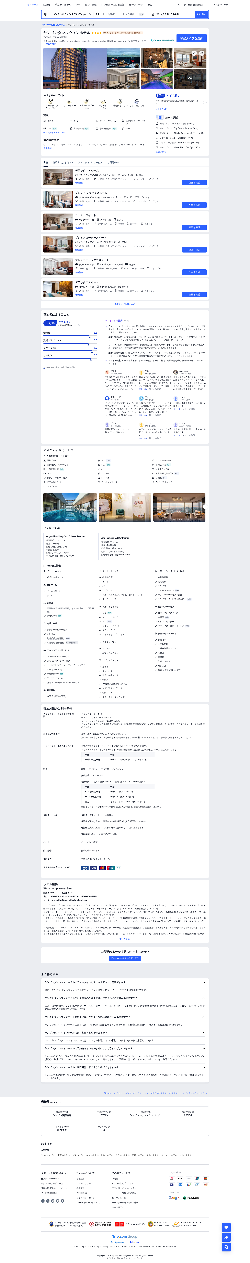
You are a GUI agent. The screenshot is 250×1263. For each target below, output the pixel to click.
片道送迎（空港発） (56, 642)
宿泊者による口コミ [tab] (63, 162)
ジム (103, 465)
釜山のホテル (152, 1155)
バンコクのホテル (169, 1155)
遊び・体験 (91, 4)
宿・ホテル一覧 (119, 1198)
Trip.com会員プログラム (123, 1183)
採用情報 (81, 1188)
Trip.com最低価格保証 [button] (164, 40)
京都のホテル (138, 1155)
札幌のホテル (107, 1155)
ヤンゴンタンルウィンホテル (66, 33)
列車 (78, 4)
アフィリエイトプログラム (124, 1188)
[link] (191, 4)
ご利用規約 (82, 1193)
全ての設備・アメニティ (54, 132)
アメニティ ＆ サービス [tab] (90, 162)
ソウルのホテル (48, 1155)
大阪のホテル (78, 1155)
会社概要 (81, 1179)
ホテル (117, 1093)
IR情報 (115, 1179)
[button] (158, 4)
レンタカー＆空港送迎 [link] (112, 4)
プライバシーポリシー (87, 1198)
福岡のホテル (93, 1155)
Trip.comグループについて (88, 1202)
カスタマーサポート (50, 1179)
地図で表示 (161, 152)
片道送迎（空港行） (165, 473)
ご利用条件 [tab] (113, 162)
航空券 (46, 4)
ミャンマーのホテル (132, 1093)
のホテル (173, 1093)
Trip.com (107, 1093)
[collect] (226, 1227)
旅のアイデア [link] (136, 4)
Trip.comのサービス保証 (52, 1183)
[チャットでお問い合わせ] (226, 1247)
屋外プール (52, 460)
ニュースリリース (85, 1183)
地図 (150, 4)
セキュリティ (118, 1207)
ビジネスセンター (55, 482)
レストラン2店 (162, 469)
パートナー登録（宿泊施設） (125, 1193)
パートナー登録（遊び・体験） (126, 1202)
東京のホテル (64, 1155)
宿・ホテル (33, 4)
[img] (75, 68)
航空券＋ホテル (63, 4)
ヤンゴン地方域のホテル (155, 1093)
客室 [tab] (45, 162)
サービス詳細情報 (49, 1193)
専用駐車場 (161, 465)
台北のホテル (185, 1155)
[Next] (205, 506)
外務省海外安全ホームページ (54, 1188)
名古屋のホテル (122, 1155)
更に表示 (47, 148)
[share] (226, 1237)
